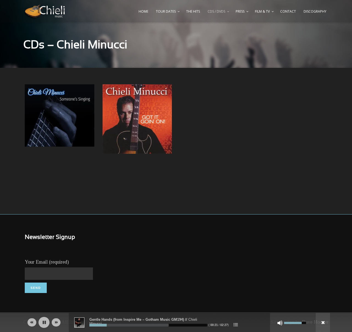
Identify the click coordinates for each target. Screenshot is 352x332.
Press (240, 11)
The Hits (193, 11)
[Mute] (280, 323)
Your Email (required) (47, 262)
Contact (288, 11)
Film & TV (262, 11)
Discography (315, 11)
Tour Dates (166, 11)
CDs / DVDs (216, 11)
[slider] (148, 325)
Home (143, 11)
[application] (176, 322)
